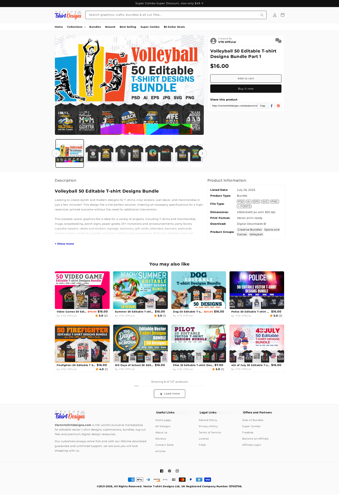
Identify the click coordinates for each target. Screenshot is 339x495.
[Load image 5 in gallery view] (189, 153)
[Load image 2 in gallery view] (99, 153)
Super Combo (251, 426)
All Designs (163, 426)
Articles (160, 451)
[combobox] (176, 15)
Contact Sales (164, 444)
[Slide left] (56, 153)
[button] (76, 27)
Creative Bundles (250, 229)
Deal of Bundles (252, 420)
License (204, 438)
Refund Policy (208, 420)
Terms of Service (210, 432)
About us (161, 432)
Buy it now (246, 88)
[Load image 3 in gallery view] (129, 153)
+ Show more (64, 243)
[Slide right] (202, 153)
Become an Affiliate (255, 438)
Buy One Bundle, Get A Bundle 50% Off (168, 2)
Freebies (248, 432)
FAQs (202, 444)
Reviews (160, 438)
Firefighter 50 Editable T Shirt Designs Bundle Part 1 (76, 365)
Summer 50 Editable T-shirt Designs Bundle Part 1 (134, 311)
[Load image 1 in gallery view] (70, 153)
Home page (163, 420)
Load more (172, 393)
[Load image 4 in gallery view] (159, 153)
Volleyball (256, 234)
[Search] (262, 15)
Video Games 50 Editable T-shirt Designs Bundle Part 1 (72, 311)
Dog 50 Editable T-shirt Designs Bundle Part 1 (188, 311)
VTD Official (227, 42)
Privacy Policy (208, 426)
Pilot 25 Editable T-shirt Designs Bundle (193, 365)
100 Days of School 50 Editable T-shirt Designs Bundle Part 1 (134, 365)
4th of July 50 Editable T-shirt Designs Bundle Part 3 (250, 365)
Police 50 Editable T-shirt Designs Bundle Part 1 (250, 311)
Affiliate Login (251, 444)
